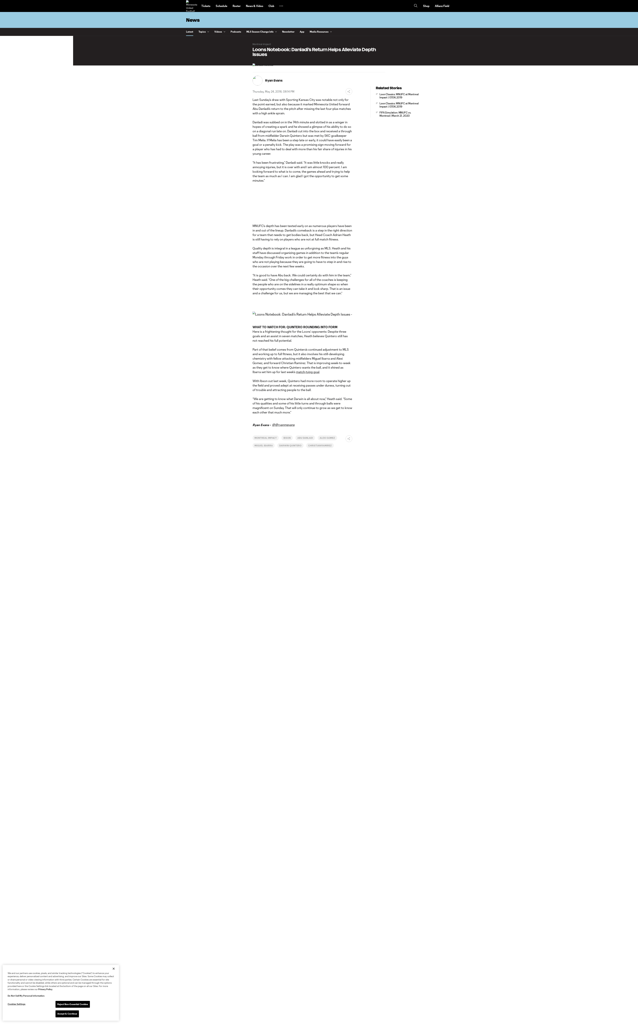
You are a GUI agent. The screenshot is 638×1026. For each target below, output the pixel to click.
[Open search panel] (416, 6)
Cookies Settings (16, 1004)
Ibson (287, 438)
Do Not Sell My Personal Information (26, 995)
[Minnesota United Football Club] (191, 6)
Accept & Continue (67, 1013)
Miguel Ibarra (264, 445)
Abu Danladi (305, 438)
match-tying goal (307, 372)
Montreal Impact (266, 438)
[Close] (113, 968)
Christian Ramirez (320, 445)
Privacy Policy (45, 989)
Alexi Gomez (327, 438)
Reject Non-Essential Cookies (72, 1004)
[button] (281, 6)
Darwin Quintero (290, 445)
